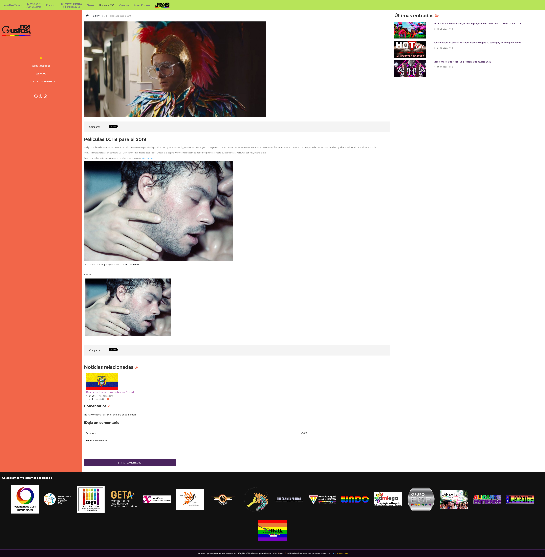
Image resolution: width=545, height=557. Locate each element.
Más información (342, 553)
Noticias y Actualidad (34, 5)
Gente (90, 5)
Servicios (41, 73)
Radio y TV (106, 5)
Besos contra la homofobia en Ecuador (111, 392)
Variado (124, 5)
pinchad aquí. (148, 158)
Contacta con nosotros (41, 81)
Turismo (51, 5)
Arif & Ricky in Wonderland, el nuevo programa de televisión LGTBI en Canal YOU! (477, 23)
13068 (135, 264)
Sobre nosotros (41, 66)
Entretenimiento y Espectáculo (71, 5)
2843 (101, 399)
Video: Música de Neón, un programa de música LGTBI (463, 61)
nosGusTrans (13, 5)
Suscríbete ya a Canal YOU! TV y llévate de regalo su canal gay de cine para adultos (478, 42)
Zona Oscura (142, 5)
